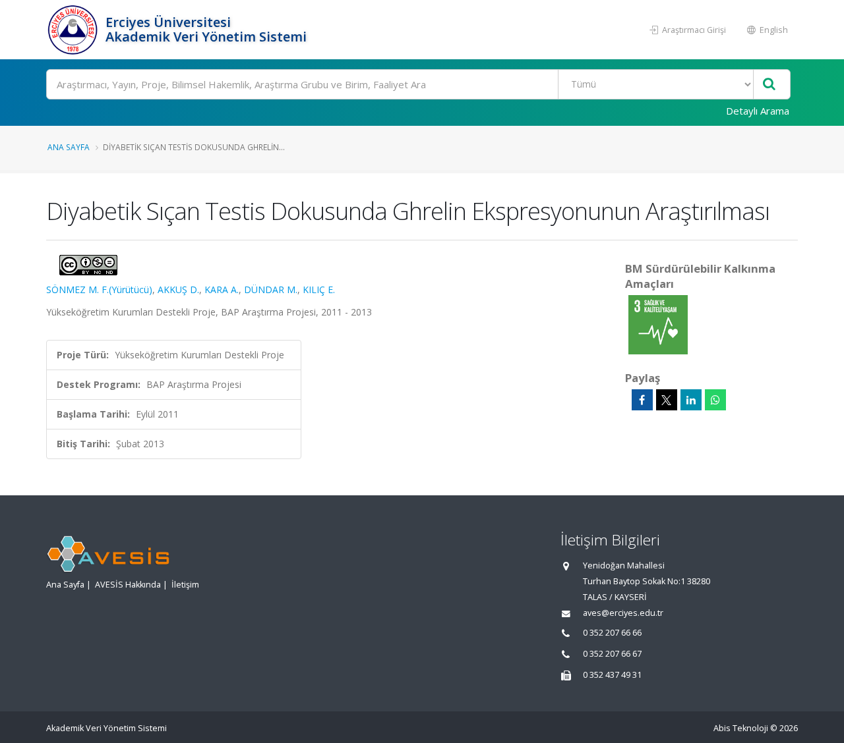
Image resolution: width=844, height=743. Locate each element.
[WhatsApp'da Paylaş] (715, 399)
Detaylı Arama (757, 110)
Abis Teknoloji (740, 728)
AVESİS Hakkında (128, 584)
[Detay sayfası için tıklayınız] (658, 323)
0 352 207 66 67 (612, 653)
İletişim (185, 584)
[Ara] (769, 84)
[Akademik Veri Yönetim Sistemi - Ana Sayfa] (74, 29)
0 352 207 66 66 (612, 632)
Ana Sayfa (68, 147)
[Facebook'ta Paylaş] (642, 399)
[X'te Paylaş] (666, 399)
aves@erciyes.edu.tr (623, 613)
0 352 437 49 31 (612, 674)
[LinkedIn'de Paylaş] (691, 399)
